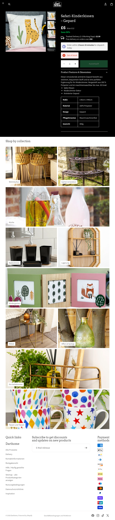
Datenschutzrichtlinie (14, 489)
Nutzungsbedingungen (15, 484)
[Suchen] (9, 4)
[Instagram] (98, 515)
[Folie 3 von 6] (51, 34)
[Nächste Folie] (43, 32)
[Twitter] (107, 515)
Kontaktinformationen (15, 458)
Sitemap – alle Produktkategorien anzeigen (13, 477)
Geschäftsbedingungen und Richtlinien (57, 516)
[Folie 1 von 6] (51, 16)
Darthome (14, 515)
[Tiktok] (102, 515)
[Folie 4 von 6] (51, 43)
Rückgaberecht (12, 463)
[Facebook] (93, 515)
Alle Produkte (11, 450)
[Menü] (3, 3)
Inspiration (10, 493)
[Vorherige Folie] (9, 32)
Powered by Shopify (25, 515)
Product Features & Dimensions (76, 72)
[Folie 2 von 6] (51, 25)
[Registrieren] (86, 448)
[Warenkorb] (112, 4)
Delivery (9, 454)
